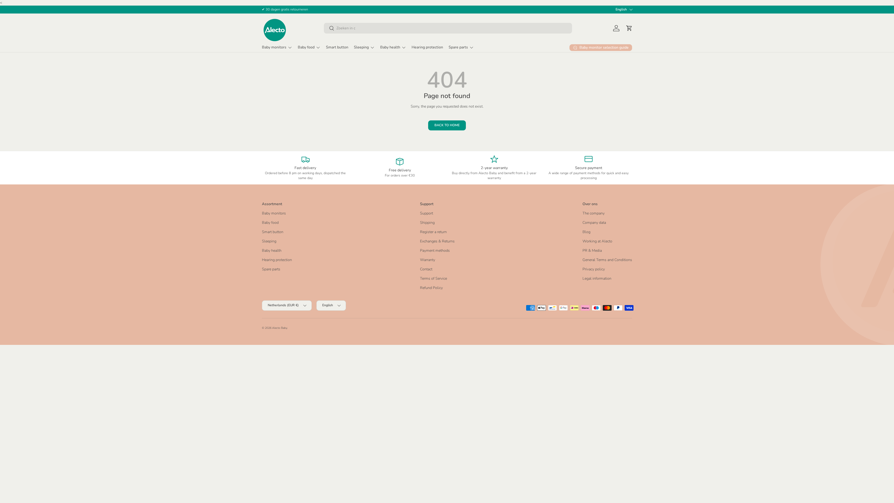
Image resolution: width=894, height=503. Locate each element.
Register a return (433, 232)
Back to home (447, 125)
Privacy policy (593, 269)
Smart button (337, 47)
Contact (426, 269)
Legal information (596, 278)
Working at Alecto (597, 241)
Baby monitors (274, 47)
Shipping (427, 222)
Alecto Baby (279, 328)
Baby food (306, 47)
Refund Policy (431, 287)
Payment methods (435, 250)
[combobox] (448, 28)
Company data (594, 222)
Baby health (390, 47)
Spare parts (458, 47)
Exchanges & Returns (437, 241)
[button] (629, 28)
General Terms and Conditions (607, 259)
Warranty (427, 259)
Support (426, 213)
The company (593, 213)
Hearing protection (427, 47)
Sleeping (361, 47)
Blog (586, 232)
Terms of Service (433, 278)
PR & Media (592, 250)
